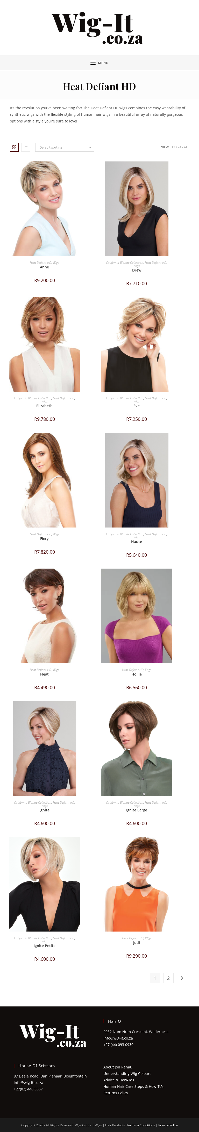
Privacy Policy (168, 1125)
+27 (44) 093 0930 (118, 1044)
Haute (136, 541)
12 (173, 147)
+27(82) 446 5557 (28, 1089)
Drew (136, 270)
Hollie (136, 674)
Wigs (56, 262)
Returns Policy (115, 1092)
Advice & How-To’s (118, 1079)
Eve (136, 405)
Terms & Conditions (140, 1125)
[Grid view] (14, 147)
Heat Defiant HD (40, 262)
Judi (136, 942)
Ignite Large (136, 810)
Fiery (44, 538)
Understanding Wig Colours (127, 1073)
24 (179, 147)
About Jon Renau (117, 1067)
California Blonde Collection (124, 262)
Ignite (44, 810)
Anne (44, 267)
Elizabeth (44, 405)
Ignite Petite (44, 945)
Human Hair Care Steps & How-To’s (133, 1086)
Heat (44, 674)
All (186, 147)
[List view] (25, 147)
